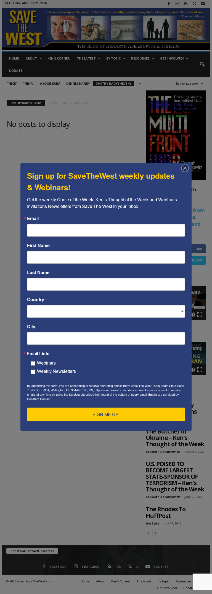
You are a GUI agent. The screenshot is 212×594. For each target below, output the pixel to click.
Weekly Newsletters (56, 371)
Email (33, 218)
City (31, 326)
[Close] (186, 168)
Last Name (38, 272)
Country (35, 299)
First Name (38, 245)
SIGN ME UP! (106, 414)
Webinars (46, 363)
